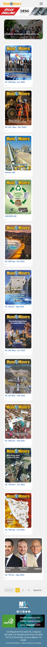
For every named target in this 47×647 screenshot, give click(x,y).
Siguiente (37, 590)
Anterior (9, 590)
